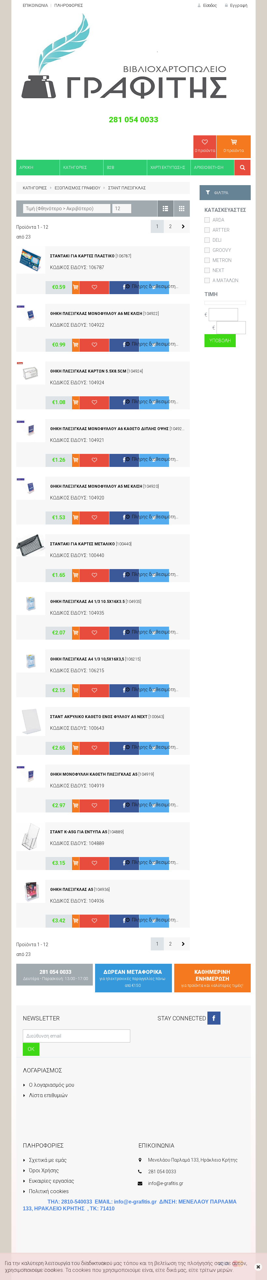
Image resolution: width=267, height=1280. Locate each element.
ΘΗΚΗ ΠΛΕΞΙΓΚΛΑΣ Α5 (71, 889)
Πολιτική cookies (48, 1191)
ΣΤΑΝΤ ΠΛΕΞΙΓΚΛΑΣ (127, 187)
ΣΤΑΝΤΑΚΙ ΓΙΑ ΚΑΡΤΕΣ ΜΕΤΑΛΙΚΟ (82, 544)
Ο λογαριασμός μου (51, 1085)
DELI (217, 240)
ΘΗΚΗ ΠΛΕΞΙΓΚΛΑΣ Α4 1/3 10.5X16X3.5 (87, 601)
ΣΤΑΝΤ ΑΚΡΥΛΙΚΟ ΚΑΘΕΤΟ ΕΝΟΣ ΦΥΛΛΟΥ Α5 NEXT (99, 717)
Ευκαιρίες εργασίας (51, 1181)
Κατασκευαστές (225, 210)
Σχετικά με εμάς (47, 1160)
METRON (222, 260)
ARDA (218, 220)
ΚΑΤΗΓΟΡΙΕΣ (35, 187)
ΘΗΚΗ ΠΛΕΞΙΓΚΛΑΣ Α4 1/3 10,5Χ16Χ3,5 (87, 659)
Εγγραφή (238, 5)
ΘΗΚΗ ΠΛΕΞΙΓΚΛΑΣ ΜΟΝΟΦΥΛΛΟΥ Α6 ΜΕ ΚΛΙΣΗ (96, 313)
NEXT (218, 270)
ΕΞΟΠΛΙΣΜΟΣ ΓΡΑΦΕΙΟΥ (77, 187)
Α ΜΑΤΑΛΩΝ (225, 280)
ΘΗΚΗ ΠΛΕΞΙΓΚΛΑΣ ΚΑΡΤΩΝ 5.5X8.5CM (88, 371)
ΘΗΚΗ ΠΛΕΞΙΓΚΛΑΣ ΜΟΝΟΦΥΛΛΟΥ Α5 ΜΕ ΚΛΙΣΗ (96, 486)
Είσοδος (209, 5)
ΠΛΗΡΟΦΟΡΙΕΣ (68, 5)
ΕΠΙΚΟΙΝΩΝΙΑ (35, 5)
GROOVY (222, 250)
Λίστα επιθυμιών (48, 1095)
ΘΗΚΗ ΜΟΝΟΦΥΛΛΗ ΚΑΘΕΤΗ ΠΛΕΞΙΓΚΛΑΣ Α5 (93, 774)
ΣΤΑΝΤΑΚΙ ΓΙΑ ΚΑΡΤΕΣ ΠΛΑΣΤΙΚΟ (82, 256)
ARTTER (221, 230)
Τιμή (211, 294)
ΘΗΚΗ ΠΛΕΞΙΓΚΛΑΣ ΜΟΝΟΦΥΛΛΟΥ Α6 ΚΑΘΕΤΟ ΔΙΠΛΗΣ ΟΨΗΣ (109, 429)
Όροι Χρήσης (43, 1170)
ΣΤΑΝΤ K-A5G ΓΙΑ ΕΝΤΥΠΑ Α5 (78, 832)
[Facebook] (213, 1018)
